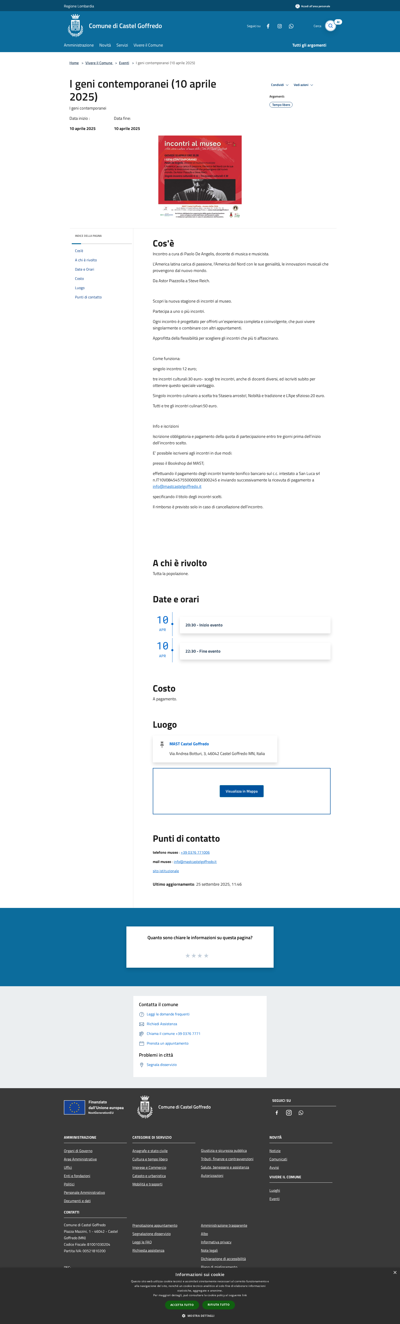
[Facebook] (266, 25)
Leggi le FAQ (142, 1242)
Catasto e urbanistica (149, 1176)
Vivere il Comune (99, 63)
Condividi (277, 84)
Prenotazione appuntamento (154, 1225)
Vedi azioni (301, 84)
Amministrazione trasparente (224, 1225)
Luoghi (274, 1190)
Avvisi (274, 1167)
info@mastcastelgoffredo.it (177, 486)
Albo (204, 1233)
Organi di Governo (78, 1150)
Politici (69, 1184)
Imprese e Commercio (149, 1167)
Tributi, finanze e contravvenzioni (227, 1159)
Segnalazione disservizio (151, 1233)
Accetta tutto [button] (182, 1305)
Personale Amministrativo (84, 1192)
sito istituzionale (166, 871)
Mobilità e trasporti (147, 1184)
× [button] (395, 1272)
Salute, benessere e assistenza (225, 1167)
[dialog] (200, 1296)
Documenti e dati (77, 1201)
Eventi (124, 63)
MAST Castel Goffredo (189, 744)
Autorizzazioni (212, 1175)
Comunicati (278, 1159)
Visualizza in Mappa (242, 791)
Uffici (68, 1167)
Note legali (209, 1250)
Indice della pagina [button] (88, 236)
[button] (199, 1315)
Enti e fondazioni (77, 1176)
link (244, 1295)
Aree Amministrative (80, 1159)
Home (74, 63)
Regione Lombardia (79, 6)
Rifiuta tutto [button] (219, 1305)
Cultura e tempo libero (150, 1159)
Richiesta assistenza (148, 1250)
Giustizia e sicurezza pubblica (224, 1150)
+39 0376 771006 (195, 852)
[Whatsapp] (289, 25)
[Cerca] (330, 25)
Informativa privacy (216, 1242)
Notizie (275, 1150)
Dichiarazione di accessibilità (223, 1258)
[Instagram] (277, 25)
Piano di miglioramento (219, 1267)
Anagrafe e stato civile (150, 1150)
